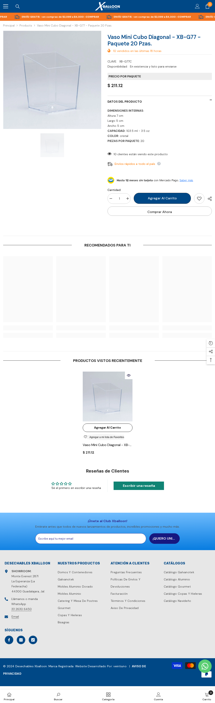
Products (26, 25)
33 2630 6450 (21, 609)
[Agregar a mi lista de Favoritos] (199, 198)
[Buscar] (17, 6)
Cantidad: (114, 190)
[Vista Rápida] (128, 375)
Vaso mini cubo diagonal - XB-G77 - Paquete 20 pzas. (106, 445)
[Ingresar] (197, 6)
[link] (28, 327)
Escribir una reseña (139, 485)
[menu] (5, 6)
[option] (52, 80)
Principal (9, 25)
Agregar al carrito (162, 198)
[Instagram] (21, 639)
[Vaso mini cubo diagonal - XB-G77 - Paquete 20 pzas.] (107, 396)
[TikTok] (33, 639)
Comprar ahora (159, 212)
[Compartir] (208, 199)
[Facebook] (9, 639)
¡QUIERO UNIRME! (166, 538)
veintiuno (120, 666)
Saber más (186, 180)
